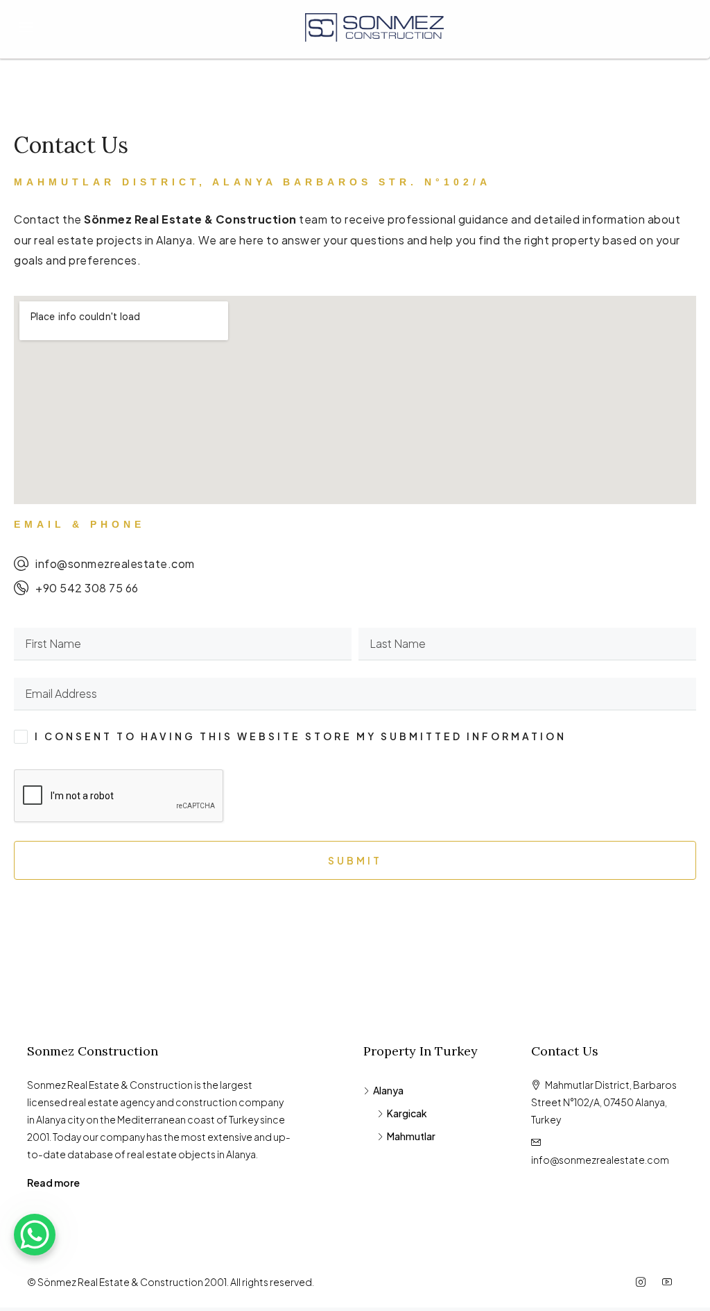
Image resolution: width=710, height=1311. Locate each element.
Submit (355, 860)
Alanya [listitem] (388, 1090)
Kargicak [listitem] (407, 1113)
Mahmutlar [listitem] (411, 1136)
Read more (53, 1182)
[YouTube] (669, 1282)
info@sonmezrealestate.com (600, 1159)
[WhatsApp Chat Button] (34, 1234)
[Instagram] (643, 1282)
